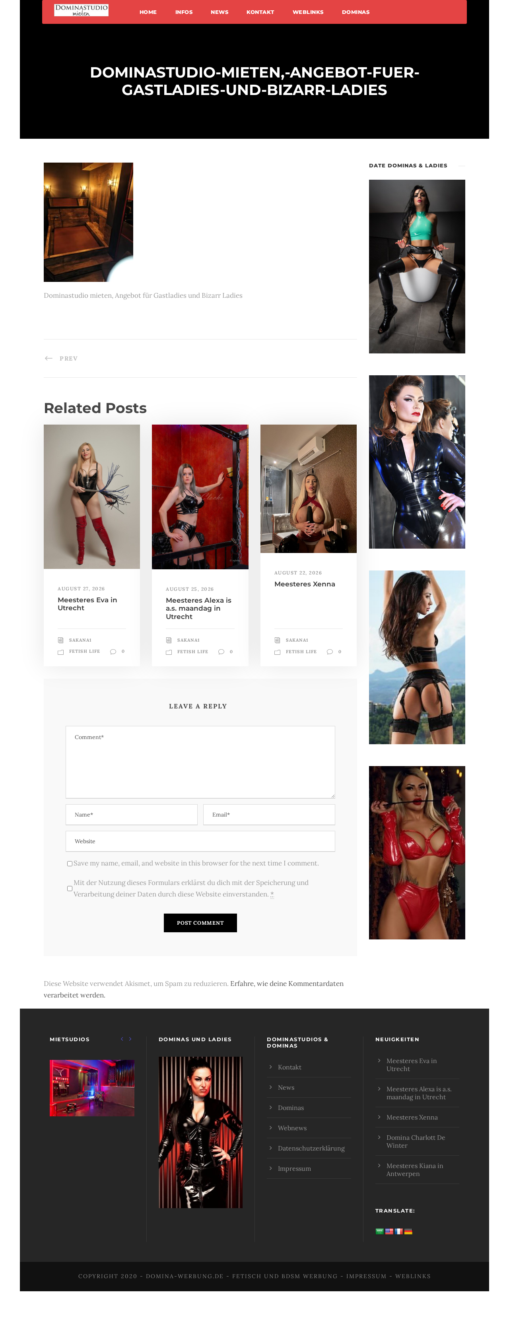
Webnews (292, 1128)
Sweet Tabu (91, 1098)
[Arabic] (379, 1232)
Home (148, 12)
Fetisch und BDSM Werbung (285, 1276)
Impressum (294, 1168)
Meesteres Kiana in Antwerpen (415, 1170)
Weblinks (308, 12)
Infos (184, 12)
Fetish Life (84, 651)
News (219, 12)
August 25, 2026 (190, 589)
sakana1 (80, 640)
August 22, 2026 (298, 573)
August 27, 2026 (81, 589)
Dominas (356, 12)
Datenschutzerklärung (311, 1148)
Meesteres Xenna (304, 584)
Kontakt (260, 12)
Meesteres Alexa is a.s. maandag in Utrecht (198, 608)
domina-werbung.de (185, 1276)
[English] (389, 1232)
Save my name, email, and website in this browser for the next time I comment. (196, 863)
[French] (398, 1232)
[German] (408, 1232)
